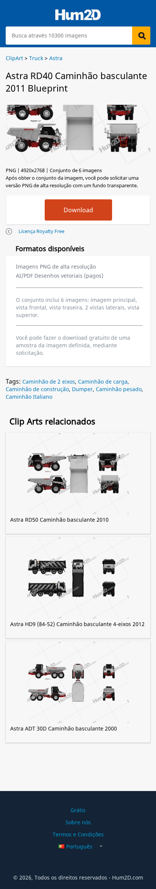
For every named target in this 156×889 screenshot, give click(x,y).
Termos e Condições (78, 834)
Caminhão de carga (103, 381)
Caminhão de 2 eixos (48, 381)
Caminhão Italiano (29, 396)
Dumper (82, 389)
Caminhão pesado (119, 389)
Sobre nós (78, 822)
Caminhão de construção (37, 389)
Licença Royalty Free (41, 231)
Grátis (78, 810)
